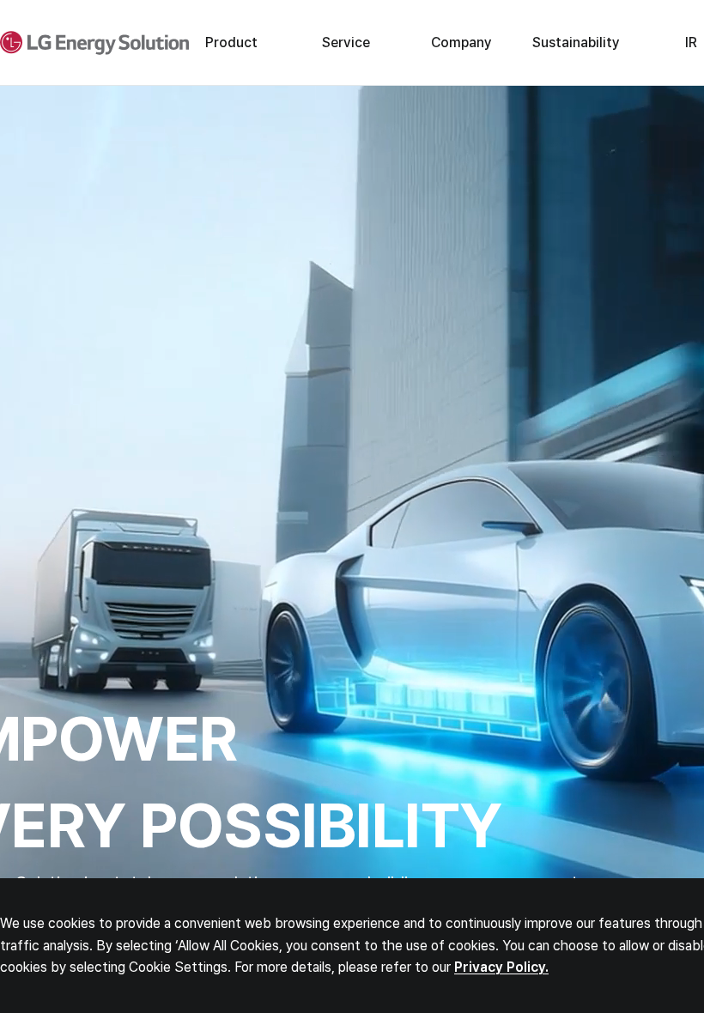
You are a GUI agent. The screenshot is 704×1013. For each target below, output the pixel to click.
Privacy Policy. (501, 967)
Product (231, 42)
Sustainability (576, 42)
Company (461, 42)
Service (346, 42)
